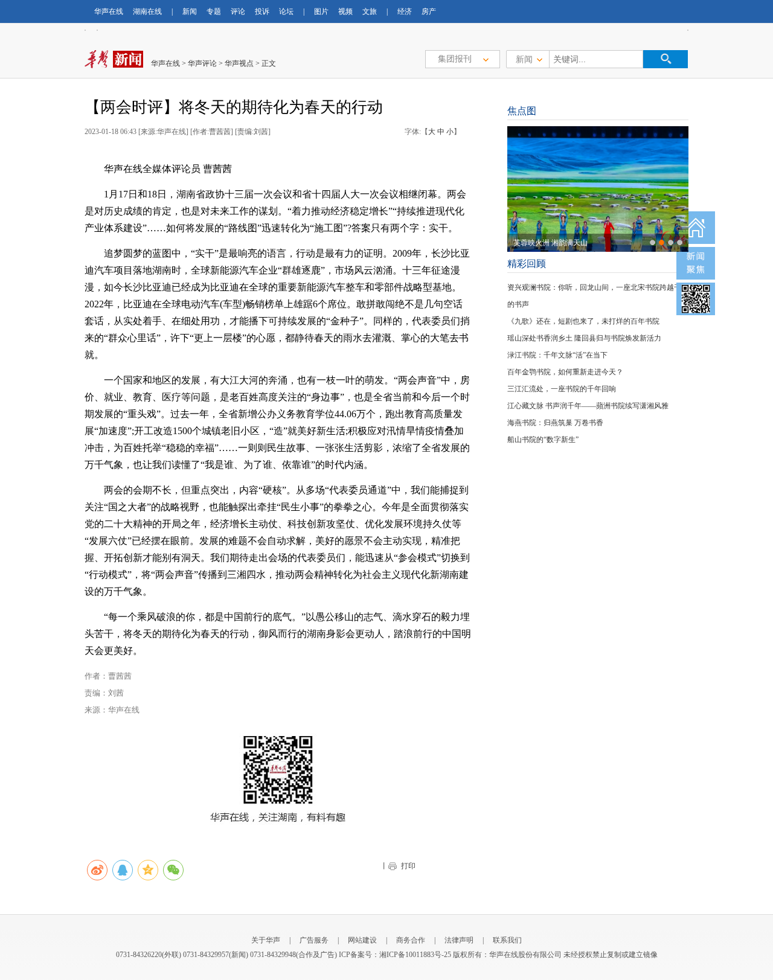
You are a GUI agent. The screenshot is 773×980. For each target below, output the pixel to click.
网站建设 (362, 940)
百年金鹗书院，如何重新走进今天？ (565, 372)
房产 (429, 11)
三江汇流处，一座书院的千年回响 (561, 389)
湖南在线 (147, 11)
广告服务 (314, 940)
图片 (321, 11)
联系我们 (507, 940)
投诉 (262, 11)
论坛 (286, 11)
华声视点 (239, 63)
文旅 (369, 11)
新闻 (189, 11)
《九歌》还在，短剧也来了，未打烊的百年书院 (583, 321)
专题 (214, 11)
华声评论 (202, 63)
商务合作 (410, 940)
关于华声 (265, 940)
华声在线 (108, 11)
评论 (238, 11)
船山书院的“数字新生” (543, 439)
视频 (345, 11)
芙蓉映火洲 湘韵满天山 (550, 243)
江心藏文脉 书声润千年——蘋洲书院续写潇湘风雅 (588, 406)
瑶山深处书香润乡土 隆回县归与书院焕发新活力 (584, 338)
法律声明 (458, 940)
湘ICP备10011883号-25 (415, 954)
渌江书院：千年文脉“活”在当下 (557, 355)
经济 (404, 11)
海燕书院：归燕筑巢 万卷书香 (555, 422)
